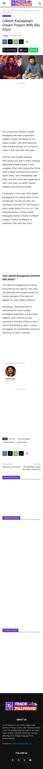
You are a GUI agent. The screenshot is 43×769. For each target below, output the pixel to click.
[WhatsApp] (15, 41)
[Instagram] (24, 760)
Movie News (12, 10)
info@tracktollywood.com (22, 743)
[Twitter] (18, 760)
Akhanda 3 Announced (11, 467)
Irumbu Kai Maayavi (24, 439)
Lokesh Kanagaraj (8, 442)
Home (4, 10)
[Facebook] (4, 41)
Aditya (6, 36)
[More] (26, 41)
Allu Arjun (12, 439)
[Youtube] (30, 760)
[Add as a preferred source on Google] (9, 50)
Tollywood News (22, 442)
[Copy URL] (21, 41)
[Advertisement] (21, 106)
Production (27, 208)
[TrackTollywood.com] (21, 706)
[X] (10, 41)
